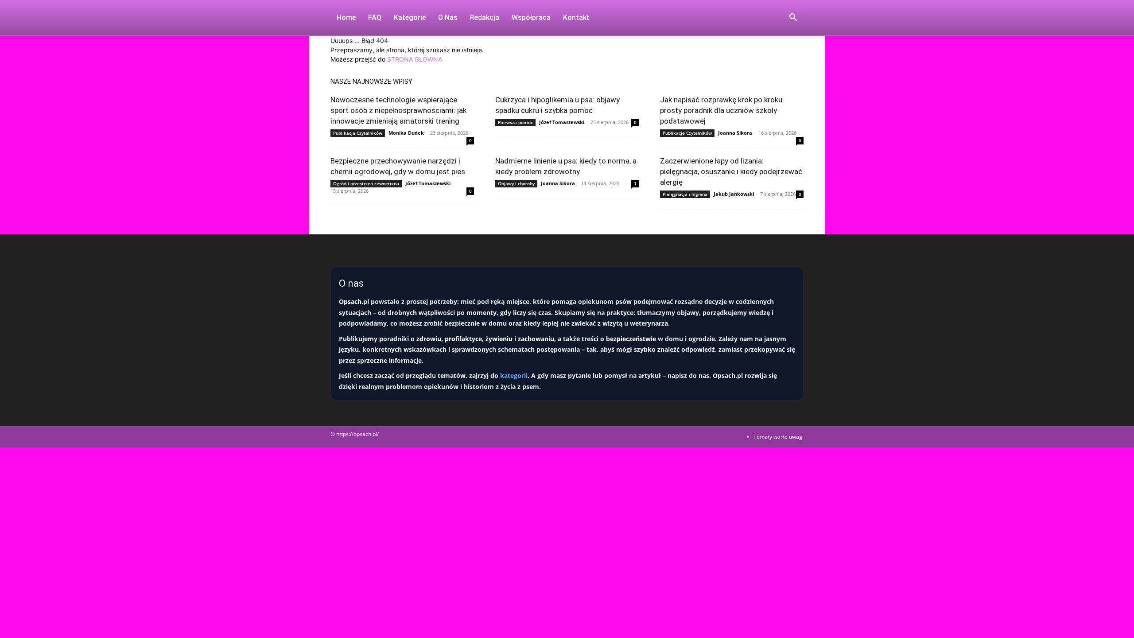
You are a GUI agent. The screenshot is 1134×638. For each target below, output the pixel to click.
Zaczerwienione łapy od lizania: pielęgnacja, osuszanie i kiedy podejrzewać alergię (731, 171)
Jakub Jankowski (734, 194)
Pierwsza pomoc (515, 122)
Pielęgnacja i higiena (685, 194)
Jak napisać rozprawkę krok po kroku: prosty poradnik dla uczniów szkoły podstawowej (722, 110)
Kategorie (410, 17)
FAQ (374, 17)
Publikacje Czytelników (357, 133)
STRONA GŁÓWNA (414, 59)
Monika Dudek (406, 132)
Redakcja (484, 17)
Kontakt (576, 17)
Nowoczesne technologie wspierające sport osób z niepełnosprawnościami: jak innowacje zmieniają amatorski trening (398, 110)
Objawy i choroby (516, 183)
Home (346, 17)
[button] (793, 18)
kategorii (514, 375)
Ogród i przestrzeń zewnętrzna (366, 183)
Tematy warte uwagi (778, 436)
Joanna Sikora (735, 132)
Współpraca (531, 17)
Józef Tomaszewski (561, 122)
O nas (448, 17)
